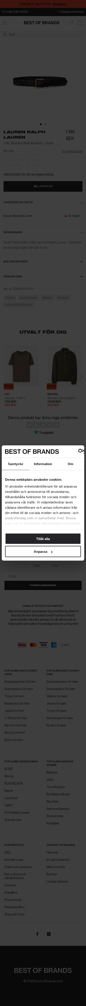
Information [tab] (43, 464)
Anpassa (40, 551)
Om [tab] (70, 464)
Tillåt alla (43, 538)
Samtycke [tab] (15, 464)
